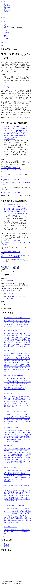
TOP (5, 24)
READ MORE (5, 536)
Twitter (6, 30)
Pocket (5, 36)
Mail (5, 35)
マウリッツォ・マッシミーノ (12, 87)
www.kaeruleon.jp (8, 280)
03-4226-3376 (8, 288)
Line (5, 33)
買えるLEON (7, 26)
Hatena (6, 38)
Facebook (6, 32)
